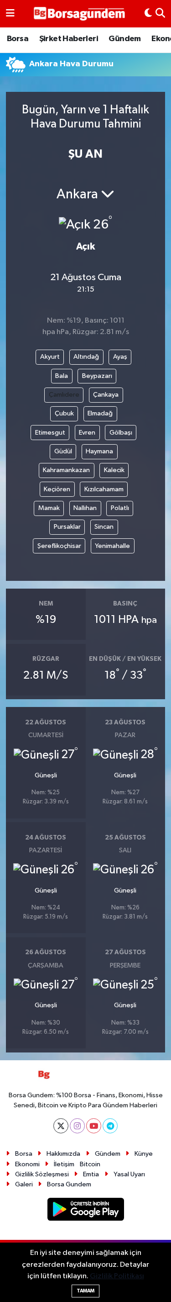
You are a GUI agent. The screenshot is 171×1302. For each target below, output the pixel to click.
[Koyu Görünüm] (148, 14)
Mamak (49, 508)
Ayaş (120, 356)
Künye (144, 1153)
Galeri (24, 1184)
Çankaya (106, 394)
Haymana (99, 451)
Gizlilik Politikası (117, 1276)
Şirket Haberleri (68, 39)
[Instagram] (77, 1125)
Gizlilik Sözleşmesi (42, 1174)
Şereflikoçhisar (59, 545)
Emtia (91, 1174)
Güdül (63, 451)
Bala (61, 375)
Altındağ (86, 356)
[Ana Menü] (10, 14)
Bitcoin (90, 1164)
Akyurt (50, 356)
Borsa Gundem (69, 1184)
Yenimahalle (112, 545)
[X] (60, 1125)
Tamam (85, 1290)
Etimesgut (50, 432)
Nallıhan (85, 508)
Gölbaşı (120, 432)
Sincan (104, 526)
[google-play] (85, 1211)
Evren (87, 432)
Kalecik (114, 470)
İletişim (64, 1164)
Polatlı (120, 508)
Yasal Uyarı (129, 1174)
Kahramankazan (66, 470)
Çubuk (64, 413)
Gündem (124, 39)
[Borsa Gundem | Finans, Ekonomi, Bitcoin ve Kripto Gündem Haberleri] (79, 14)
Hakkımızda (63, 1153)
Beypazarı (97, 375)
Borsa (17, 39)
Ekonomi (27, 1164)
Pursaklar (67, 526)
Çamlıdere (64, 394)
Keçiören (57, 489)
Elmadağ (100, 413)
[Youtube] (93, 1125)
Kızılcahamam (104, 489)
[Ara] (160, 14)
